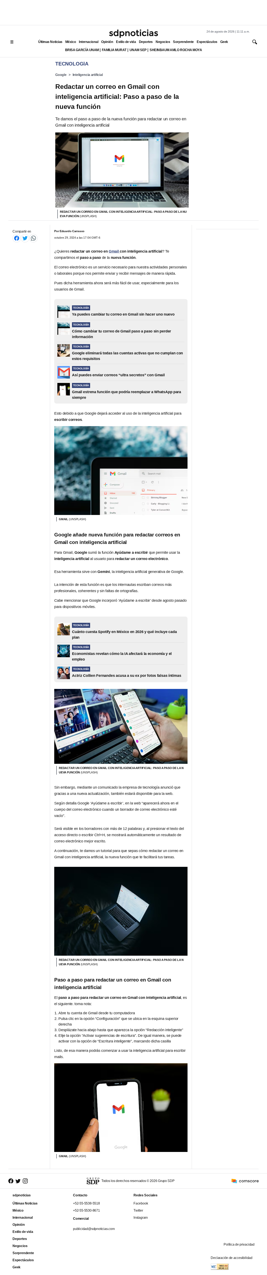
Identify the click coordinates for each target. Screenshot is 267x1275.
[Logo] (133, 33)
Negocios (163, 42)
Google (61, 75)
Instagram (141, 1217)
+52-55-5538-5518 (86, 1203)
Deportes (146, 42)
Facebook (141, 1203)
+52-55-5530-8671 (86, 1210)
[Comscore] (245, 1180)
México (70, 42)
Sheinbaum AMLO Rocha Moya (176, 50)
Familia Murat (114, 50)
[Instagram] (25, 1181)
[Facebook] (17, 238)
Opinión (107, 42)
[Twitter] (25, 238)
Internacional (88, 42)
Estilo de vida (126, 42)
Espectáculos (207, 42)
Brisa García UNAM (82, 50)
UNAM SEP (138, 50)
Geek (224, 42)
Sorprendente (183, 42)
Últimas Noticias (50, 42)
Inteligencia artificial (88, 75)
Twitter (138, 1210)
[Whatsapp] (33, 238)
